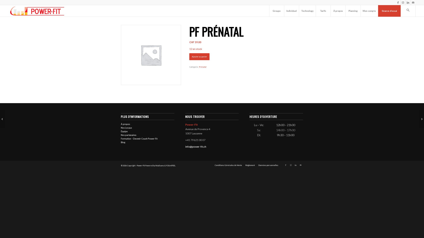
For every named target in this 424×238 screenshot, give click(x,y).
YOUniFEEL (171, 165)
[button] (408, 11)
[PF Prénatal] (2, 119)
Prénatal (202, 67)
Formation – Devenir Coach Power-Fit (139, 138)
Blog (123, 142)
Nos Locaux (126, 127)
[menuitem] (276, 11)
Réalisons (160, 165)
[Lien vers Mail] (413, 2)
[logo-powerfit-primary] (37, 11)
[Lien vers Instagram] (403, 2)
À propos (125, 124)
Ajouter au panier (199, 56)
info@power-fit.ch (195, 146)
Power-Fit (141, 165)
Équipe (124, 131)
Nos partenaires (128, 135)
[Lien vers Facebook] (398, 2)
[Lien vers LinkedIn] (408, 2)
